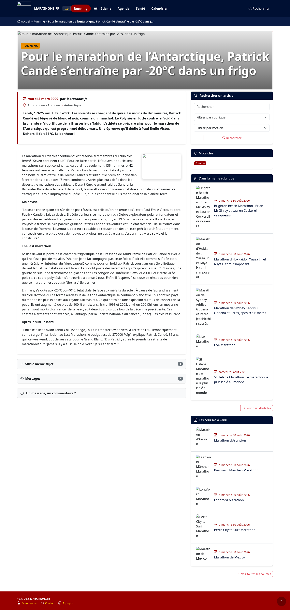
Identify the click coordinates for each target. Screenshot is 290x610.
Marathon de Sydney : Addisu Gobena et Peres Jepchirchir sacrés (240, 310)
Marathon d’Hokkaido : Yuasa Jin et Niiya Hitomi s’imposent (240, 261)
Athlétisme (102, 8)
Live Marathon (225, 345)
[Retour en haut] (281, 601)
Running (81, 8)
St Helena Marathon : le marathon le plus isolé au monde (241, 379)
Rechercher (261, 8)
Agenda (124, 8)
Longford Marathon (229, 500)
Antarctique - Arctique (44, 105)
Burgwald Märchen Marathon (236, 470)
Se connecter (29, 603)
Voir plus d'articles (259, 408)
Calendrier (159, 8)
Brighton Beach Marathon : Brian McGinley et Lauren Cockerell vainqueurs (238, 210)
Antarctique (72, 105)
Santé (140, 8)
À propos (68, 603)
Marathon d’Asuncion (230, 440)
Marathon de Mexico (229, 557)
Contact (50, 603)
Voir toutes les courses (256, 574)
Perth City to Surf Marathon (234, 530)
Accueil (26, 21)
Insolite (200, 163)
